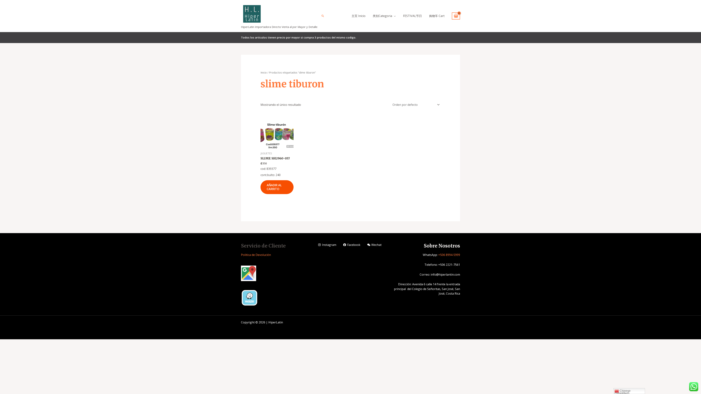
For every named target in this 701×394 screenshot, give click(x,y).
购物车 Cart (437, 16)
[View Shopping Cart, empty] (456, 16)
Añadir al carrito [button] (274, 187)
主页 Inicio (358, 16)
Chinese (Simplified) (622, 391)
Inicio (264, 72)
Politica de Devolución (256, 255)
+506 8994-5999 (449, 255)
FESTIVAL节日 (412, 16)
